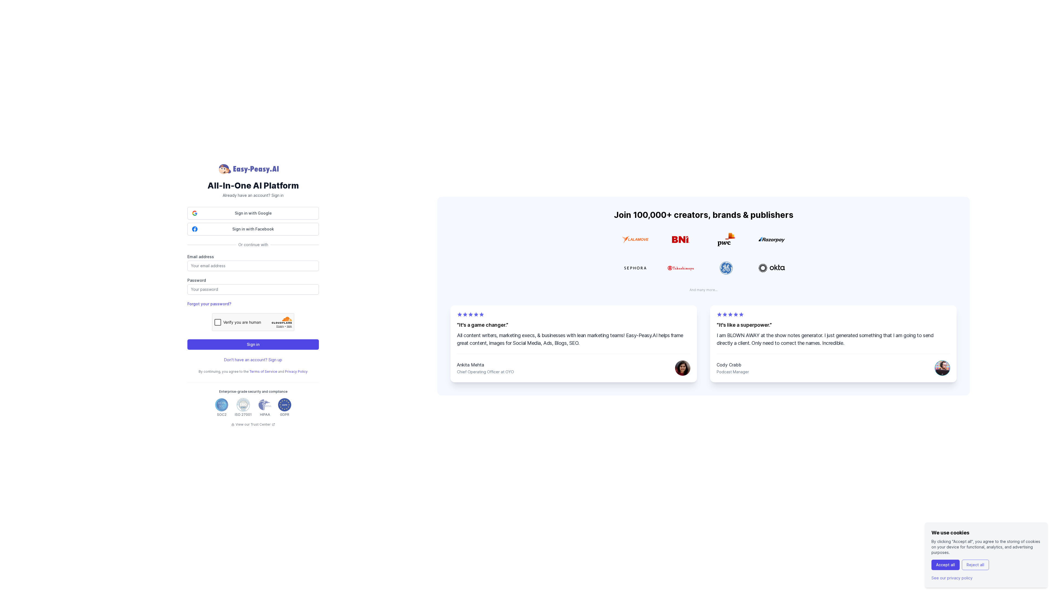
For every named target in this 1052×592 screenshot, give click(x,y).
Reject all (975, 564)
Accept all (945, 564)
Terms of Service (263, 371)
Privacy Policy (296, 371)
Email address (200, 256)
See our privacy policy (952, 578)
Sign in (253, 344)
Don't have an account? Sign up (253, 359)
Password (196, 280)
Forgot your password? (209, 303)
